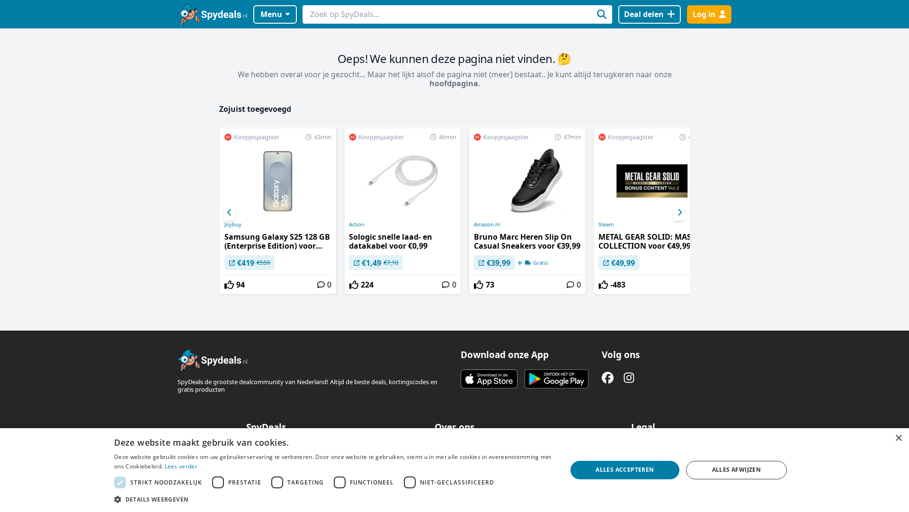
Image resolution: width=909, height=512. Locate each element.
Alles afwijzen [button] (736, 470)
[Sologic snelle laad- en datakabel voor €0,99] (402, 211)
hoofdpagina (453, 83)
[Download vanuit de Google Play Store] (556, 378)
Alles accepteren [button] (625, 470)
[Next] (679, 213)
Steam (606, 224)
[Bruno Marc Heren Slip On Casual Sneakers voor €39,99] (527, 211)
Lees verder (181, 466)
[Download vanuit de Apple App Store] (489, 378)
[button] (333, 499)
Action (357, 224)
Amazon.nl (487, 224)
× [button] (898, 438)
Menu (271, 14)
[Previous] (229, 213)
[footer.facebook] (608, 378)
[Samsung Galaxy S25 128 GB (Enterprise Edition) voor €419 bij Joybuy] (278, 211)
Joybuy (232, 224)
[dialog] (454, 470)
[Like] (229, 284)
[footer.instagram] (629, 378)
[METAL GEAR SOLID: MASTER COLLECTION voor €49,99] (652, 211)
